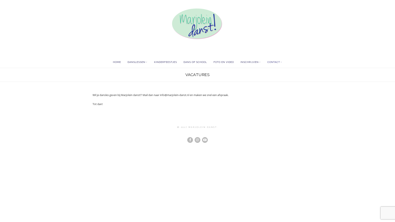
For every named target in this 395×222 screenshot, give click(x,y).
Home (117, 62)
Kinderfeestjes (165, 62)
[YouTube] (205, 140)
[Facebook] (190, 140)
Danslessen (136, 62)
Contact (273, 62)
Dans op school (195, 62)
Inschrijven (249, 62)
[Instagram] (197, 140)
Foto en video (224, 62)
